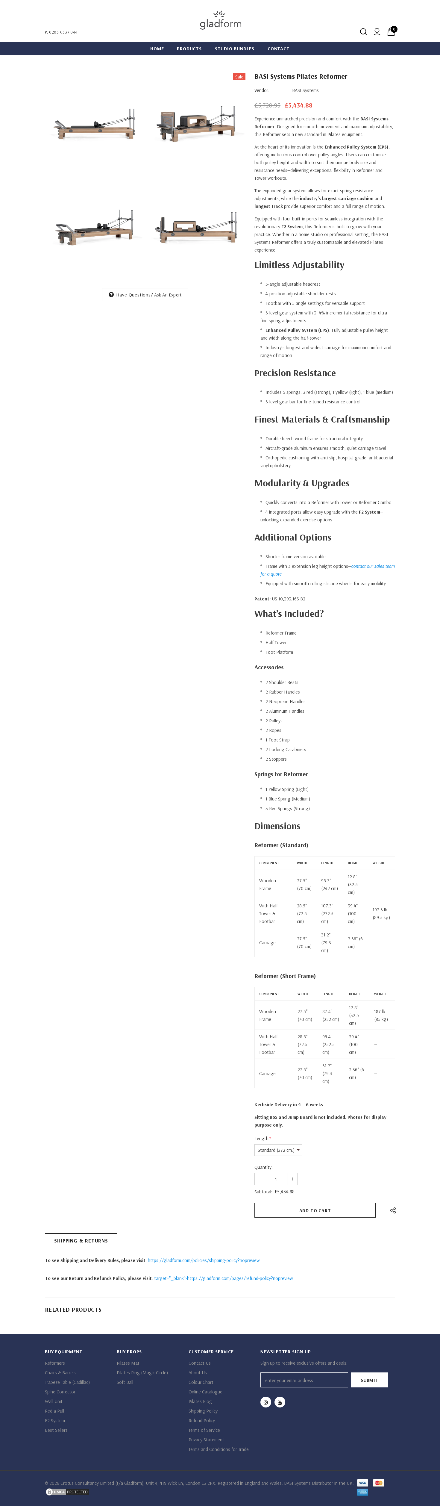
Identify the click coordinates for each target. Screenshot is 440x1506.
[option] (94, 176)
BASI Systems (305, 90)
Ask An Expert (168, 295)
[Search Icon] (363, 31)
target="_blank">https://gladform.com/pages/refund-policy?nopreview (223, 1278)
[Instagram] (265, 1402)
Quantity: (263, 1167)
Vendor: (261, 90)
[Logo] (220, 21)
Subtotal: (263, 1192)
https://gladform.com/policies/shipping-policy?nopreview (204, 1260)
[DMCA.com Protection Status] (67, 1491)
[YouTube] (279, 1402)
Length (262, 1138)
